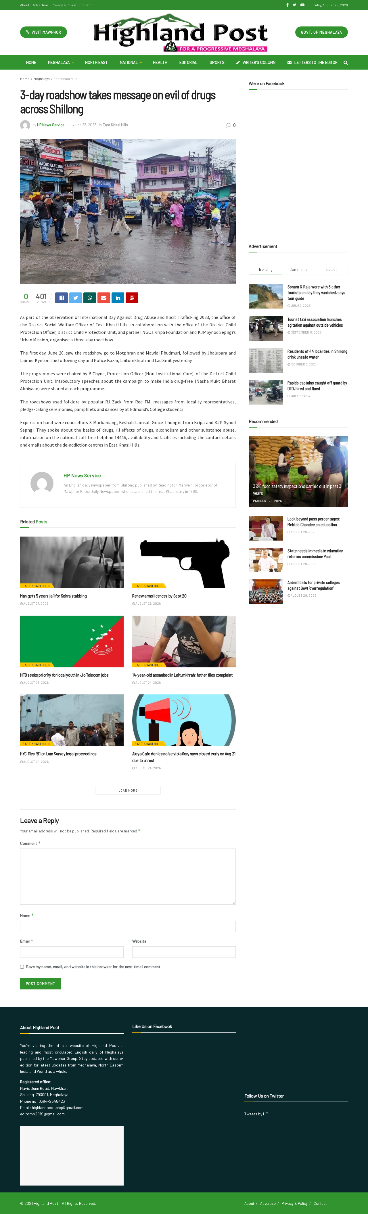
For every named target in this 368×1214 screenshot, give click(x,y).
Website (139, 941)
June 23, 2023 (84, 124)
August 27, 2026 (35, 603)
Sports (217, 62)
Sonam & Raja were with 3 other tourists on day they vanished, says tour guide (316, 292)
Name (27, 915)
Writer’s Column (259, 62)
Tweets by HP (256, 1113)
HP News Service (50, 124)
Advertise (40, 5)
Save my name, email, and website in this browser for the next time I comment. (93, 966)
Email (26, 941)
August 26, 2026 (148, 603)
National (129, 62)
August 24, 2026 (148, 682)
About (24, 5)
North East (96, 62)
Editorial (188, 62)
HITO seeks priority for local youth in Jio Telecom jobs (64, 674)
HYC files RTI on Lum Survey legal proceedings (58, 753)
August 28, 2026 (269, 501)
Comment (30, 843)
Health (160, 62)
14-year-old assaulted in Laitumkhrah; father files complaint (182, 674)
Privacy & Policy (63, 5)
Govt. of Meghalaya (321, 32)
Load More (128, 790)
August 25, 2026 (36, 682)
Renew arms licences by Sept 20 (159, 595)
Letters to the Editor (316, 62)
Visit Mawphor (45, 32)
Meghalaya (59, 62)
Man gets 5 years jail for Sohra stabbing (53, 595)
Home (31, 62)
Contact (85, 5)
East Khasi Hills (65, 78)
